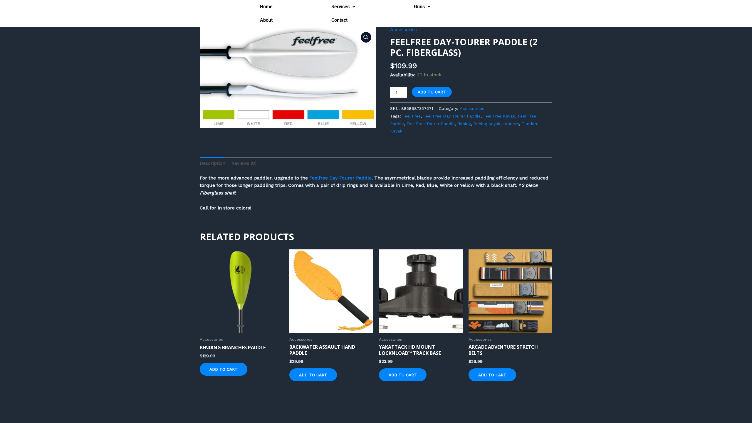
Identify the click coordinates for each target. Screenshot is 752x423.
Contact (339, 20)
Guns (419, 6)
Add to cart (432, 92)
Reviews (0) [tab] (243, 163)
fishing (464, 123)
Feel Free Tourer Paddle (431, 123)
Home (266, 6)
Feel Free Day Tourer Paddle (452, 116)
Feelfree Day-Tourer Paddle (340, 178)
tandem (511, 123)
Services (340, 6)
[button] (343, 7)
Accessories (403, 29)
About (266, 20)
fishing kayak (487, 123)
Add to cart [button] (223, 369)
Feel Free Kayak (499, 116)
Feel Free (411, 116)
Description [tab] (212, 163)
